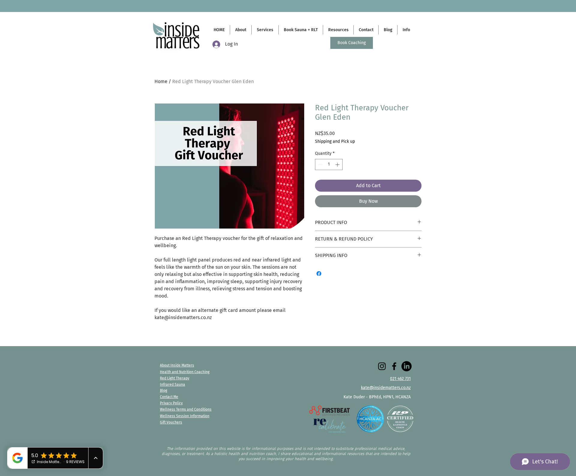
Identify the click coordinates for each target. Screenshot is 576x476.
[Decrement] (319, 164)
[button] (406, 29)
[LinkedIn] (406, 366)
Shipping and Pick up (335, 141)
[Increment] (338, 164)
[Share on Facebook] (318, 273)
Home (160, 81)
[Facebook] (394, 366)
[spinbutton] (328, 164)
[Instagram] (382, 366)
